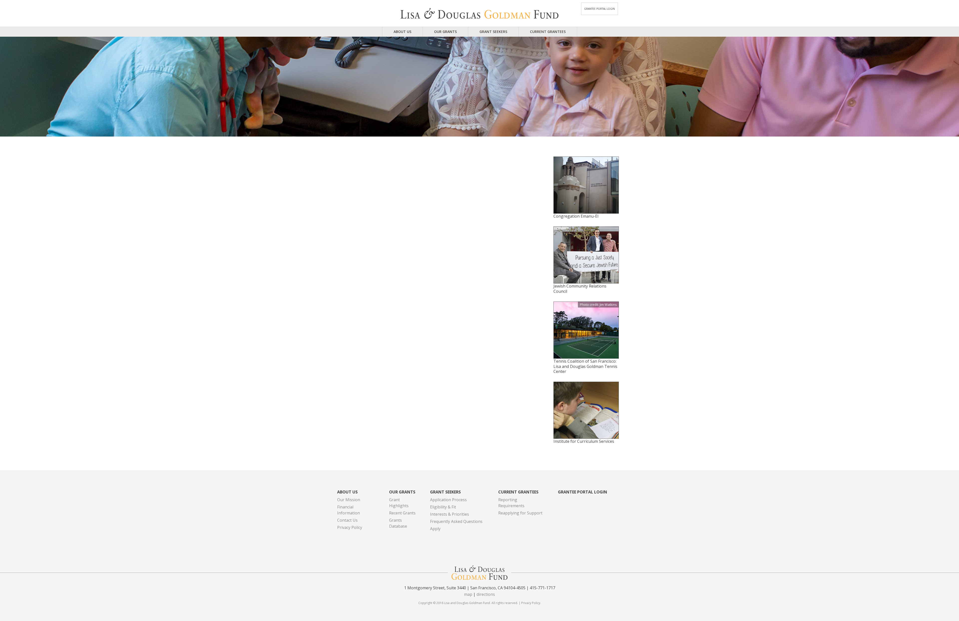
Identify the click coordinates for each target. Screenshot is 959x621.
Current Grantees (548, 31)
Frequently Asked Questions (456, 521)
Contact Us (347, 520)
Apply (435, 528)
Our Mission (348, 499)
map (468, 594)
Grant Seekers (493, 31)
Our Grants (445, 31)
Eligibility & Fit (443, 507)
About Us (402, 31)
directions (486, 594)
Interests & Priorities (449, 514)
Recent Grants (402, 513)
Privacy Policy (349, 527)
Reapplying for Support (520, 513)
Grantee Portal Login (599, 8)
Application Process (448, 499)
